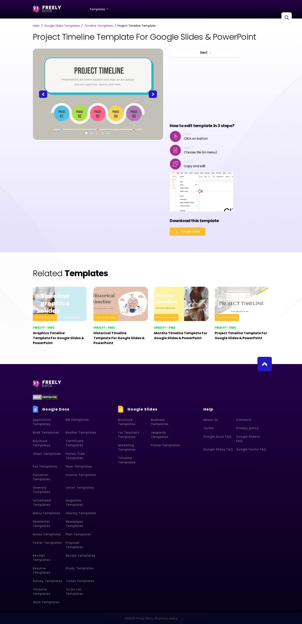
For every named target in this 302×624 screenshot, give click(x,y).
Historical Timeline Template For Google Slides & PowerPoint (119, 338)
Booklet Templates (81, 432)
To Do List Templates (74, 591)
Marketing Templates (127, 447)
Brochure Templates (41, 443)
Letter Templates (80, 488)
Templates (97, 9)
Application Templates (42, 422)
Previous (43, 94)
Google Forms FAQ (251, 449)
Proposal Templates (74, 545)
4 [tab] (102, 133)
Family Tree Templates (75, 456)
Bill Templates (77, 420)
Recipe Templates (80, 555)
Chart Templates (47, 454)
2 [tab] (92, 133)
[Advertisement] (206, 89)
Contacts (243, 420)
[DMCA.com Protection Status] (45, 397)
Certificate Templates (75, 443)
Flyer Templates (79, 466)
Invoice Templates (81, 475)
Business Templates (159, 422)
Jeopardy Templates (159, 434)
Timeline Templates (45, 317)
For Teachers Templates (128, 434)
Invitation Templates (41, 477)
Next (153, 94)
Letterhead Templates (42, 502)
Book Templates (46, 432)
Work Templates (46, 602)
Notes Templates (47, 534)
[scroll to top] (264, 364)
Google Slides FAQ (218, 449)
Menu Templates (46, 513)
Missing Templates (81, 513)
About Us (210, 420)
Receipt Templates (41, 557)
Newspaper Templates (74, 524)
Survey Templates (47, 581)
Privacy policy (247, 428)
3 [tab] (97, 133)
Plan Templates (78, 534)
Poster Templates (47, 543)
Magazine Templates (74, 502)
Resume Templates (41, 570)
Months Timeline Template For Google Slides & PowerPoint (180, 335)
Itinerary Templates (41, 490)
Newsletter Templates (41, 524)
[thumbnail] (60, 304)
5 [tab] (108, 133)
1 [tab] (86, 133)
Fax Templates (45, 466)
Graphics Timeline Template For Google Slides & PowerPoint (58, 338)
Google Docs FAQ (217, 437)
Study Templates (80, 568)
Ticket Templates (80, 581)
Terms (208, 428)
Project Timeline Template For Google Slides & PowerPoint (241, 335)
